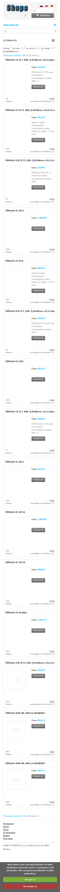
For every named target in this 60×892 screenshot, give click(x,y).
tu (34, 873)
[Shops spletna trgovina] (17, 11)
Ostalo (51, 98)
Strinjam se (30, 879)
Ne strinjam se (30, 886)
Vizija (5, 830)
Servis (6, 827)
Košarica (45, 15)
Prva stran (8, 838)
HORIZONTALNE (11, 25)
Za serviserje (9, 832)
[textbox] (43, 10)
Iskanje (6, 836)
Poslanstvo (8, 824)
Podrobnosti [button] (38, 87)
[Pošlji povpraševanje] (52, 101)
